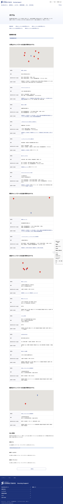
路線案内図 (11, 26)
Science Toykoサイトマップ (58, 258)
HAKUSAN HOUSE (24, 334)
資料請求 (57, 254)
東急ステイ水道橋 (24, 351)
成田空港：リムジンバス (25, 292)
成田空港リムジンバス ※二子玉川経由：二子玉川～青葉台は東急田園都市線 (37, 231)
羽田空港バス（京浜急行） (25, 132)
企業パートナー (58, 246)
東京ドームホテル (24, 281)
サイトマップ (8, 501)
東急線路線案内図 (13, 38)
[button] (34, 56)
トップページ (3, 477)
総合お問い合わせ (58, 255)
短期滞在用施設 (4, 493)
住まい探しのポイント (5, 487)
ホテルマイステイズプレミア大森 (26, 172)
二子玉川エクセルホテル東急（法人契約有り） (29, 121)
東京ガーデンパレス (24, 298)
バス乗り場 (30, 186)
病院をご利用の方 (59, 250)
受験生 (57, 244)
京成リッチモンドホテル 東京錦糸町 (27, 368)
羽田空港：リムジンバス (34, 292)
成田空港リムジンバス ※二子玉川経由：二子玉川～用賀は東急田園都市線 (36, 116)
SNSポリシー (27, 501)
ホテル (10, 477)
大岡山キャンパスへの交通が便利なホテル (22, 26)
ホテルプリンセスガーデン (25, 87)
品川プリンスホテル (24, 155)
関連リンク (34, 487)
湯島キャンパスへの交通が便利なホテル (16, 28)
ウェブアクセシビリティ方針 (21, 501)
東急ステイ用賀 (23, 104)
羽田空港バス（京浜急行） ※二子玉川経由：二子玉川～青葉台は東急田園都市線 (34, 230)
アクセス (57, 252)
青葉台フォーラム (24, 219)
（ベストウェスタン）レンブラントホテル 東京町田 (29, 236)
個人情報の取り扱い (13, 501)
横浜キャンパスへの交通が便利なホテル (38, 26)
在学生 (57, 248)
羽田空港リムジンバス (25, 166)
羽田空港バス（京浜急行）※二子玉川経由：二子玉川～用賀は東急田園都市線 (34, 115)
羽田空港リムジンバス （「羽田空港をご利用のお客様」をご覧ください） (33, 98)
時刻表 (27, 186)
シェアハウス (3, 491)
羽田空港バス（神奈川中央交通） (26, 247)
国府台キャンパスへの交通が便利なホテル (32, 28)
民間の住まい (3, 489)
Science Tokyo (58, 242)
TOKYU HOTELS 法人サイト (14, 447)
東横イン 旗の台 (24, 70)
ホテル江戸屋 (23, 315)
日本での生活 (3, 497)
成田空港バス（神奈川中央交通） (38, 247)
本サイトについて (3, 501)
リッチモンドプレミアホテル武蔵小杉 (27, 138)
